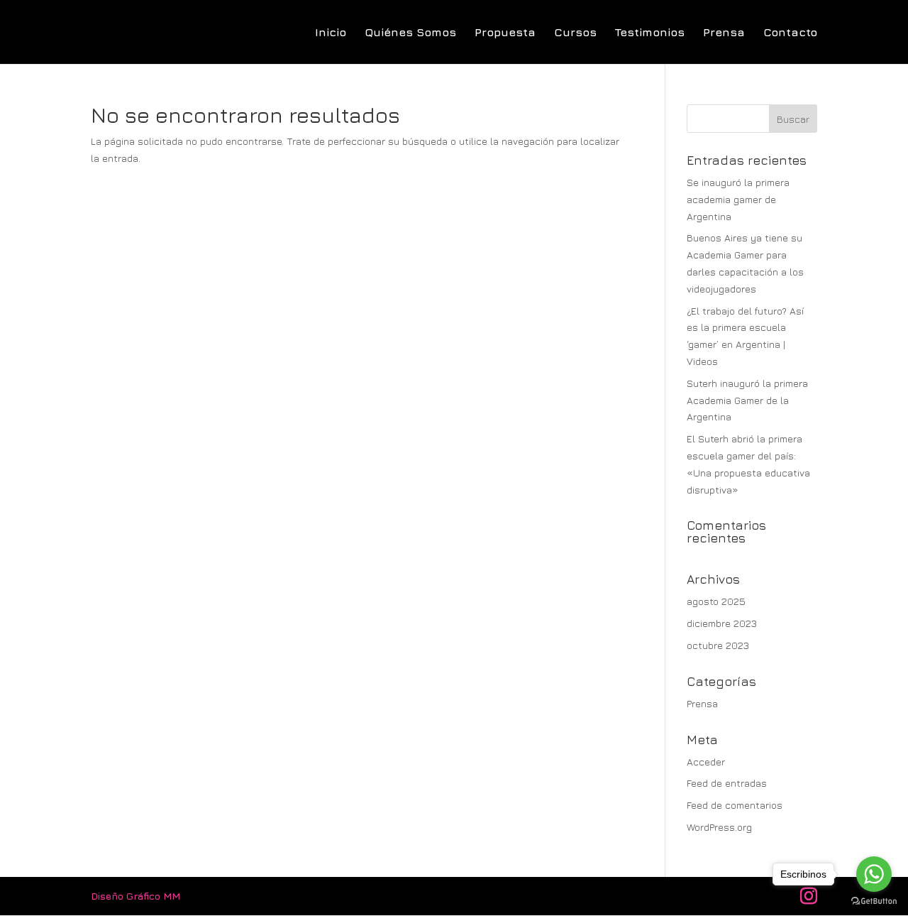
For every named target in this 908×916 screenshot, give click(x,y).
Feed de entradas (727, 783)
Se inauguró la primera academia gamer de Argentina (738, 199)
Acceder (706, 762)
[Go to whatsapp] (874, 874)
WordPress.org (719, 827)
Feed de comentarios (734, 805)
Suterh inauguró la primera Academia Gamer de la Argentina (747, 400)
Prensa (724, 32)
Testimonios (650, 32)
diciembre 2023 (722, 623)
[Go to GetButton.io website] (874, 901)
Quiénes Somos (410, 32)
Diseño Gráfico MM (135, 896)
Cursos (575, 32)
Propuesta (505, 32)
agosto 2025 (716, 601)
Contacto (790, 32)
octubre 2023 (718, 645)
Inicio (330, 32)
